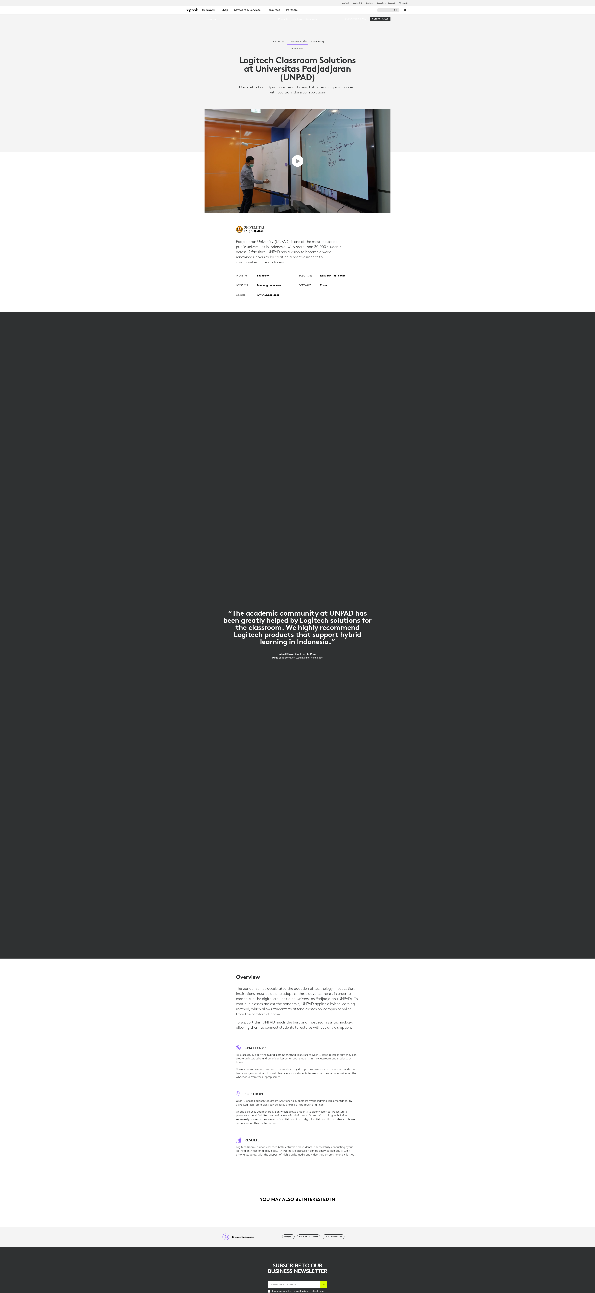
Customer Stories (297, 41)
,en (405, 3)
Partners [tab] (292, 10)
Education (381, 3)
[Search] (388, 10)
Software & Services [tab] (247, 10)
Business (369, 3)
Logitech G (357, 3)
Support (391, 3)
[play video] (297, 161)
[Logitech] (202, 9)
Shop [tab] (225, 10)
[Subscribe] (323, 1284)
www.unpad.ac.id (268, 294)
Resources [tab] (273, 10)
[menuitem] (283, 19)
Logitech (345, 3)
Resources (278, 41)
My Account (405, 10)
